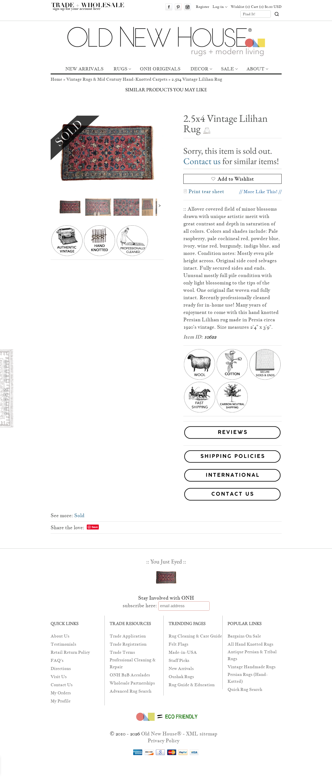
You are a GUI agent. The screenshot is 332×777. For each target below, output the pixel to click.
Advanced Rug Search (130, 691)
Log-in (218, 6)
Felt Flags (178, 644)
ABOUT (255, 69)
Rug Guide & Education (192, 684)
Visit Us (59, 676)
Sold (79, 515)
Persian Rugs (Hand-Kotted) (248, 678)
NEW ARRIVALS (84, 69)
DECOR (199, 69)
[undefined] (107, 153)
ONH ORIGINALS (160, 69)
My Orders (61, 693)
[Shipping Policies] (166, 457)
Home (56, 79)
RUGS (120, 69)
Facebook (168, 6)
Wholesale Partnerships (132, 683)
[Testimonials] (232, 439)
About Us (60, 636)
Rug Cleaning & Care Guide (195, 636)
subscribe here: (140, 605)
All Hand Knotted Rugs (250, 644)
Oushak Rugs (181, 676)
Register (202, 6)
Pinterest (178, 6)
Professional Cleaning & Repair (133, 663)
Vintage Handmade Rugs (251, 666)
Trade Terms (122, 652)
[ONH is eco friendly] (166, 722)
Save (95, 527)
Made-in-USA (183, 652)
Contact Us (61, 684)
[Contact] (166, 495)
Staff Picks (179, 660)
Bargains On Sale (244, 636)
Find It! (249, 14)
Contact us (202, 161)
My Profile (61, 701)
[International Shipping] (166, 476)
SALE (227, 69)
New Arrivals (181, 668)
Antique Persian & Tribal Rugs (252, 655)
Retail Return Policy (70, 652)
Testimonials (63, 644)
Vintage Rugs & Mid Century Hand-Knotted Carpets (116, 79)
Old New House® (161, 733)
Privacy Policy (163, 740)
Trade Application (128, 636)
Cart (266, 6)
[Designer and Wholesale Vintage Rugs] (90, 9)
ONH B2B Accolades (130, 675)
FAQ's (57, 660)
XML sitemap (201, 733)
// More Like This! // (260, 191)
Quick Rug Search (245, 689)
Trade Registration (128, 644)
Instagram (187, 6)
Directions (61, 668)
